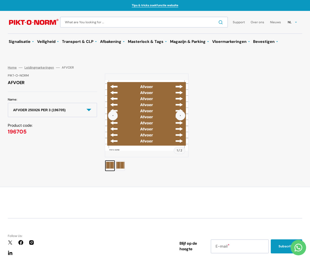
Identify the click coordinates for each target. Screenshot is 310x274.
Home (12, 68)
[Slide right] (180, 115)
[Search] (221, 22)
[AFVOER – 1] (110, 166)
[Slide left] (113, 115)
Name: (12, 100)
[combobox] (144, 22)
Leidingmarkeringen (39, 68)
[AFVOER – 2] (120, 166)
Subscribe (286, 246)
